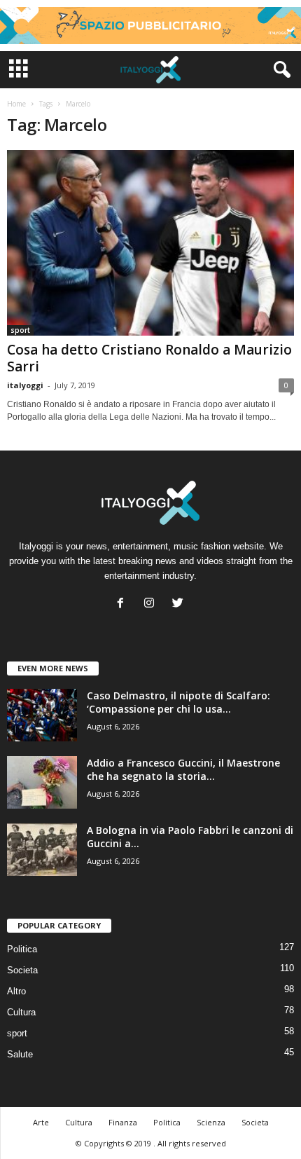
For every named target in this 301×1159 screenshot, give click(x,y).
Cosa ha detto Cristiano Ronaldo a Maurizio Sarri (149, 358)
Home (16, 104)
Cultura (21, 1012)
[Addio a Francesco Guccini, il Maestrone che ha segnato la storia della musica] (42, 782)
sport (20, 330)
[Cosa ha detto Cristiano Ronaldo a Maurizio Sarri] (150, 243)
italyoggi (25, 385)
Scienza (211, 1122)
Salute (20, 1054)
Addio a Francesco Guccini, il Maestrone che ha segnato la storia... (183, 769)
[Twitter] (179, 604)
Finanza (122, 1122)
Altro (16, 991)
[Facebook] (123, 604)
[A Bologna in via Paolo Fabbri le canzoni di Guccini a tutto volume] (42, 849)
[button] (279, 70)
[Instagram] (152, 604)
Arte (41, 1122)
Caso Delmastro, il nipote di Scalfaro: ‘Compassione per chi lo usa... (178, 702)
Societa (22, 970)
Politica (22, 949)
